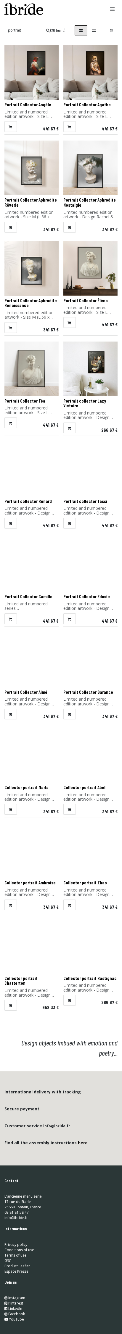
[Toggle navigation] (112, 9)
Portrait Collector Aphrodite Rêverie (30, 202)
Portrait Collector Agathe (87, 104)
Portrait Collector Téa (24, 400)
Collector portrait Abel (84, 787)
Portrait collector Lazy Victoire (84, 403)
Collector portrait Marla (26, 787)
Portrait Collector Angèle (27, 104)
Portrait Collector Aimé (25, 692)
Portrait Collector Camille (28, 596)
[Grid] (81, 30)
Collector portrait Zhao (85, 882)
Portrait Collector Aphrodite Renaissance (30, 303)
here (83, 1143)
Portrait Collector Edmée (86, 596)
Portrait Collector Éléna (85, 300)
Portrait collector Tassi (85, 501)
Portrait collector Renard (28, 501)
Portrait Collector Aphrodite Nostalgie (89, 202)
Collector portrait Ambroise (30, 882)
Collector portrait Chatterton (21, 980)
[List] (93, 30)
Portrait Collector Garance (88, 692)
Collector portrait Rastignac (90, 978)
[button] (10, 126)
